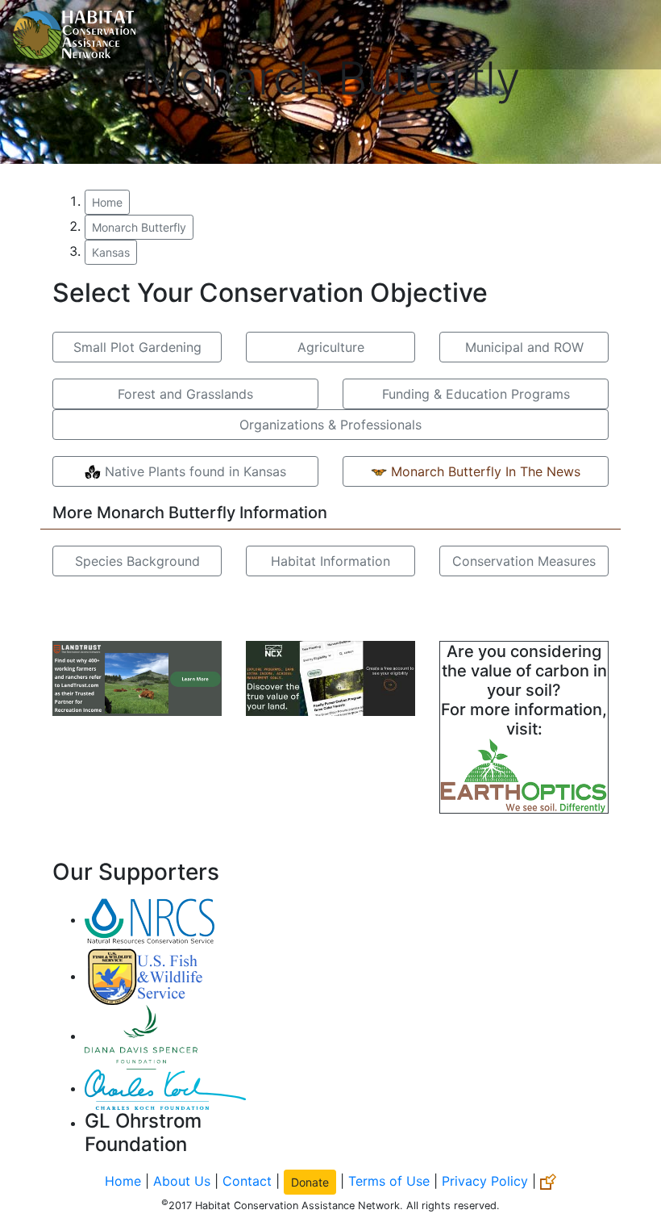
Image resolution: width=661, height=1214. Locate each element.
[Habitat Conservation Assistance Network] (74, 34)
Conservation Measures (524, 561)
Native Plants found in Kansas (193, 471)
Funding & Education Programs (476, 394)
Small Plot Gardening (137, 347)
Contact (247, 1180)
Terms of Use (389, 1180)
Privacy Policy (485, 1180)
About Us (181, 1180)
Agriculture (330, 347)
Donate (310, 1182)
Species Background (137, 561)
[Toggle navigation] (625, 35)
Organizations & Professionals (330, 425)
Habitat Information (330, 561)
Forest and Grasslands (185, 394)
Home (107, 202)
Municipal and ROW (524, 347)
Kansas (111, 252)
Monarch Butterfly (139, 227)
